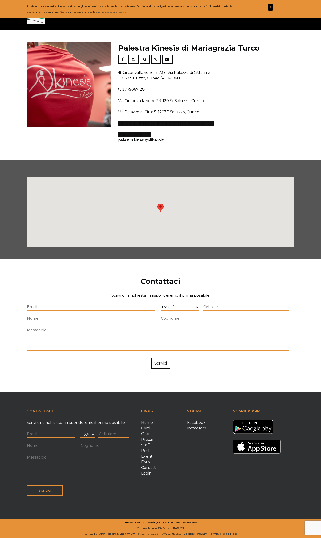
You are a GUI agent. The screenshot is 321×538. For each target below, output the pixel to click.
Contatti (149, 467)
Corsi (145, 428)
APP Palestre (108, 533)
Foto (145, 462)
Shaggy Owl (127, 533)
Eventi (147, 456)
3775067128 (133, 89)
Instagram (196, 428)
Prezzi (147, 439)
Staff (145, 445)
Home (147, 422)
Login (146, 473)
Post (145, 450)
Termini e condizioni (223, 533)
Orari (145, 434)
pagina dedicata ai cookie (111, 11)
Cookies (189, 533)
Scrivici (160, 363)
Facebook (196, 422)
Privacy (202, 533)
